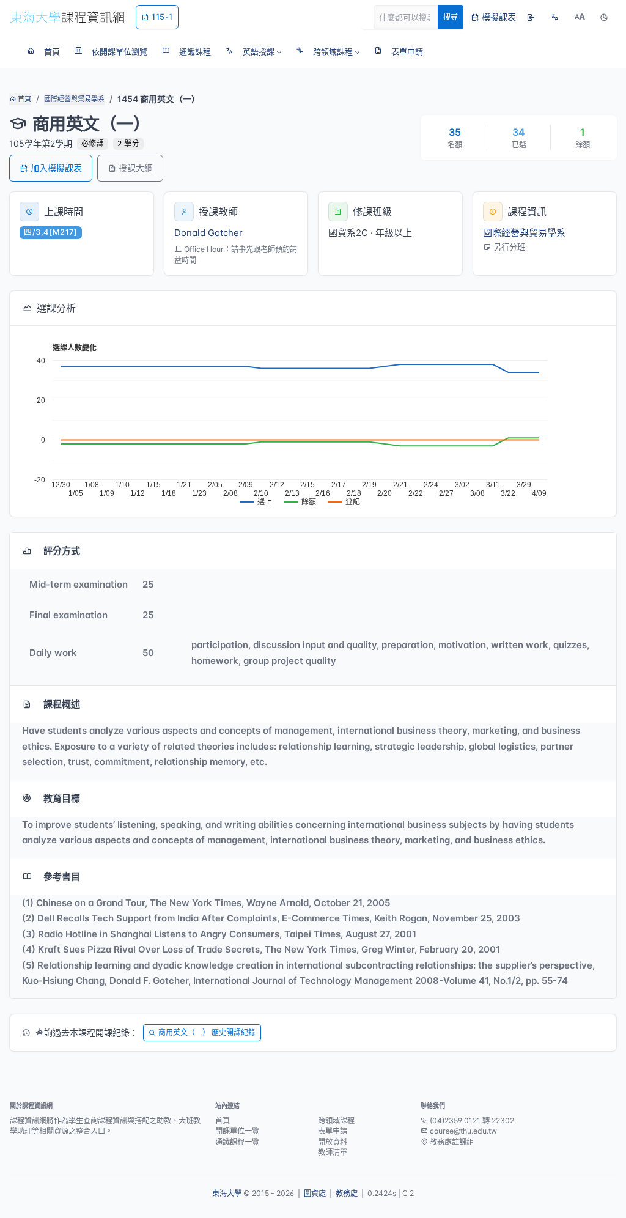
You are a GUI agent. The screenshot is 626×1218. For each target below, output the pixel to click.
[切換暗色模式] (604, 17)
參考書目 (61, 876)
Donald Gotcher (208, 232)
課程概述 (61, 704)
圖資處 (315, 1193)
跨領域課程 (336, 1120)
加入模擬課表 (56, 168)
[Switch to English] (555, 17)
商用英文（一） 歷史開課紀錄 (207, 1032)
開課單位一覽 (237, 1130)
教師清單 (332, 1152)
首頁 (23, 99)
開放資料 (332, 1141)
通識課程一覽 (237, 1141)
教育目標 (61, 798)
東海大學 (226, 1193)
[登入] (530, 17)
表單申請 (332, 1130)
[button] (253, 51)
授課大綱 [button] (136, 168)
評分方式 (61, 550)
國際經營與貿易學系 (74, 99)
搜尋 (450, 16)
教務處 (347, 1193)
